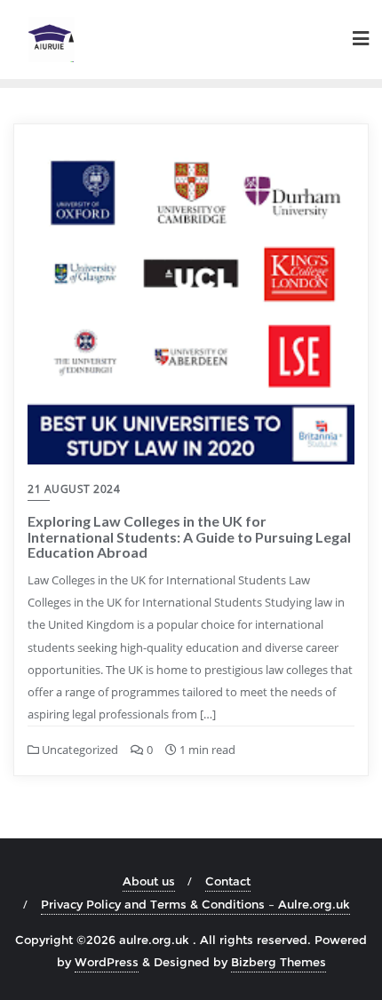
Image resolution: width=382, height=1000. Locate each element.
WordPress (107, 962)
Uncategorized (78, 750)
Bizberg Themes (278, 962)
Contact (228, 881)
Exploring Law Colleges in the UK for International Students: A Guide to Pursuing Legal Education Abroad (189, 536)
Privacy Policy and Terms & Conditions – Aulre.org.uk (195, 904)
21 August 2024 (74, 488)
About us (149, 881)
